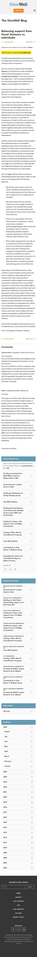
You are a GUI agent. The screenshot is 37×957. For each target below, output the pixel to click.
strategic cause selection (9, 76)
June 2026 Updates (10, 541)
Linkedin (24, 929)
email (24, 466)
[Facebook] (5, 569)
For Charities (18, 909)
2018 (5, 807)
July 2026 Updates (10, 502)
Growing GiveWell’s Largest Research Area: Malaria (13, 669)
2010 (5, 848)
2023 (5, 782)
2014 (5, 827)
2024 (5, 777)
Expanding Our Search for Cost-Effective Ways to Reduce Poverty (13, 558)
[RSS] (15, 569)
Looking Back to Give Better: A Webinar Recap (12, 549)
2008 (5, 858)
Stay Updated (18, 901)
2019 (5, 802)
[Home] (18, 5)
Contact (18, 897)
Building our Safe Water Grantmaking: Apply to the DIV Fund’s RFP (13, 602)
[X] (10, 569)
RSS (8, 468)
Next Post (29, 42)
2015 (5, 822)
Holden (31, 47)
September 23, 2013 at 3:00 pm (16, 390)
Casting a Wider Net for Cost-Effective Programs (12, 534)
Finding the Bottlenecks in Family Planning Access (13, 494)
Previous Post (8, 42)
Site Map (18, 913)
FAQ (18, 905)
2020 (5, 797)
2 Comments (26, 330)
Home (18, 893)
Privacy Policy (18, 917)
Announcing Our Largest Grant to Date (12, 486)
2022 (5, 787)
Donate (18, 10)
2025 (5, 772)
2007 (5, 863)
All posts (6, 711)
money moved (9, 288)
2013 (5, 832)
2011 (5, 843)
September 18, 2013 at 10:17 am (22, 352)
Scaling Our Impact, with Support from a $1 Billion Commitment (12, 524)
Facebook (29, 466)
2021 (5, 792)
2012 (5, 837)
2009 (5, 853)
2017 (5, 812)
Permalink (19, 330)
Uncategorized (11, 330)
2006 (5, 868)
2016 (5, 817)
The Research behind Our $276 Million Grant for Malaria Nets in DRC (12, 476)
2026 (5, 727)
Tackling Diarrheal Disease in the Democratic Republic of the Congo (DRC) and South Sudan (13, 512)
